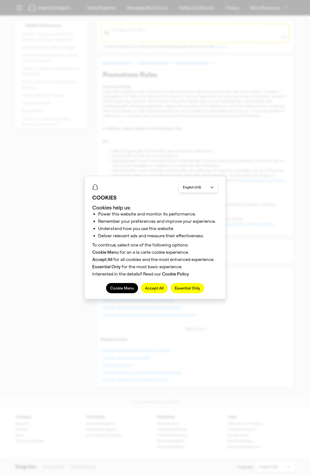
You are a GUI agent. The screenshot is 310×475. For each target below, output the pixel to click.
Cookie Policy (175, 274)
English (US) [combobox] (192, 187)
